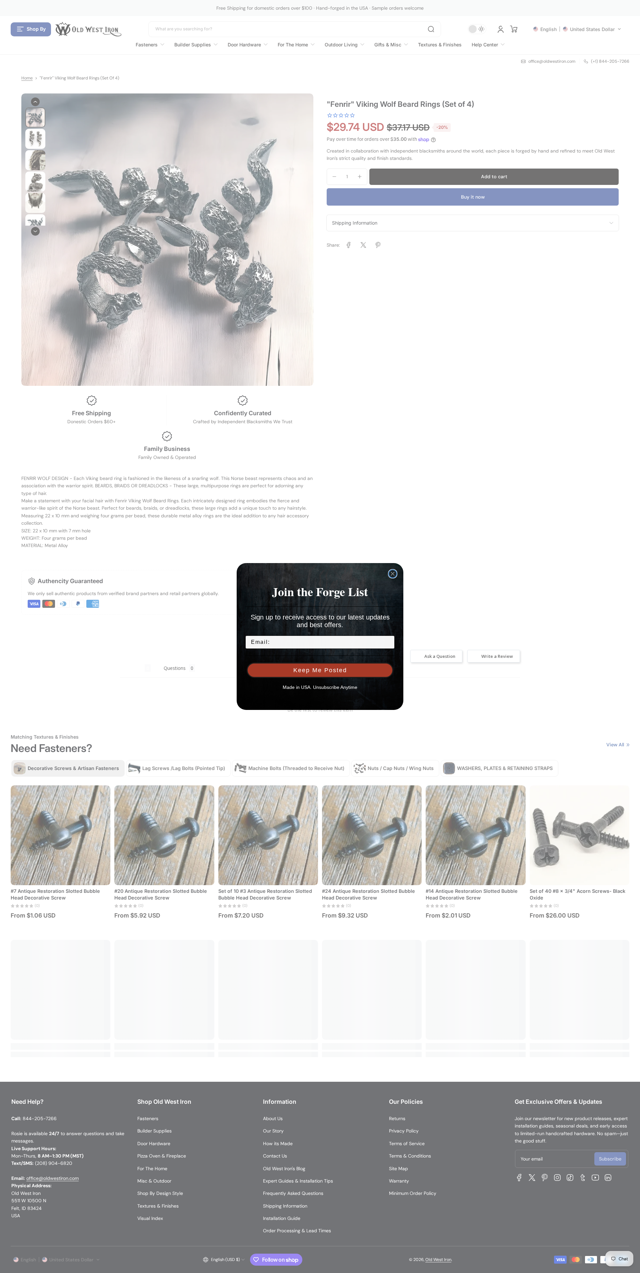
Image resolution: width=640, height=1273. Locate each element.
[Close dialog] (393, 574)
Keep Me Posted (320, 670)
